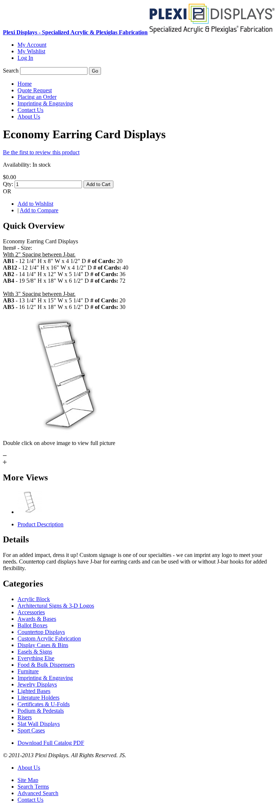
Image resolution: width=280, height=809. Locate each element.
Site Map (28, 780)
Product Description (40, 524)
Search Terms (33, 786)
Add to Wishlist (35, 204)
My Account (32, 45)
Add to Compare (39, 210)
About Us (29, 768)
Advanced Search (38, 793)
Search (11, 70)
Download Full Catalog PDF (51, 743)
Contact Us (30, 800)
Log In (25, 58)
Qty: (8, 184)
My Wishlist (31, 51)
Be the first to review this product (41, 152)
